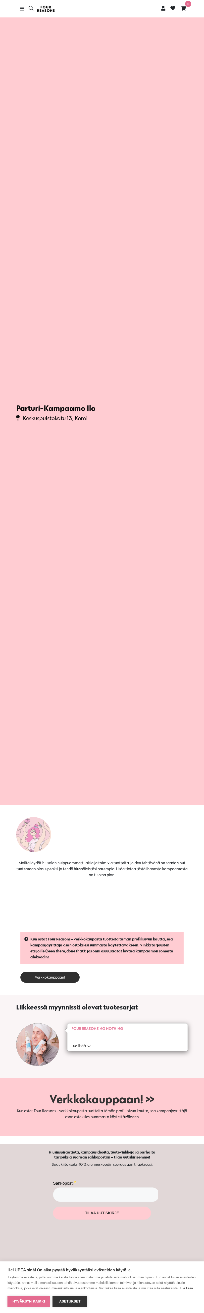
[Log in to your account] (163, 8)
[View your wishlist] (172, 9)
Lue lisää (186, 1288)
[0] (183, 8)
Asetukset (70, 1301)
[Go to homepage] (46, 8)
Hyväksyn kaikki (28, 1301)
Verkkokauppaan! (50, 977)
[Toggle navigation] (21, 8)
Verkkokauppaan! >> (102, 1098)
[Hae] (31, 8)
